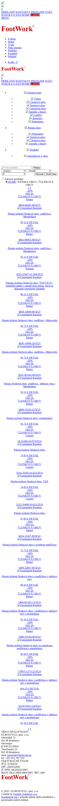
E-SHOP (35, 15)
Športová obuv (37, 105)
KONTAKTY (23, 12)
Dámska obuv (34, 92)
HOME (26, 15)
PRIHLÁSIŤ (8, 12)
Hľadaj (37, 167)
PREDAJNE (37, 12)
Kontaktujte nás (9, 797)
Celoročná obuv (37, 108)
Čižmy (37, 99)
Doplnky (34, 149)
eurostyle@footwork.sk (19, 755)
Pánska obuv (34, 127)
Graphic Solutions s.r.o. (25, 794)
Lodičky (37, 115)
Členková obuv (37, 102)
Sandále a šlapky (37, 111)
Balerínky (37, 118)
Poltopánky (37, 121)
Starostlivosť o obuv (37, 156)
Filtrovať (39, 174)
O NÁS (17, 15)
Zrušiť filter (51, 174)
